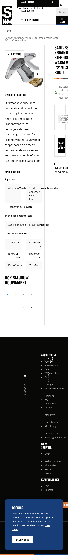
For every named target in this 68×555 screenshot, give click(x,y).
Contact (45, 489)
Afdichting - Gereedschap (45, 430)
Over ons (45, 455)
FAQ (45, 486)
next (38, 74)
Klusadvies (45, 465)
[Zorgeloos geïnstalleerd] (7, 15)
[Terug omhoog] (48, 359)
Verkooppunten (45, 461)
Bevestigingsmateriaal (45, 437)
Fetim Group (45, 471)
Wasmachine (45, 373)
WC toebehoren (45, 401)
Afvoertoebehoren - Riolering (45, 392)
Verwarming (45, 365)
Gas (45, 369)
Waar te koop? (61, 146)
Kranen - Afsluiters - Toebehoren (45, 415)
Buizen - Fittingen (45, 381)
